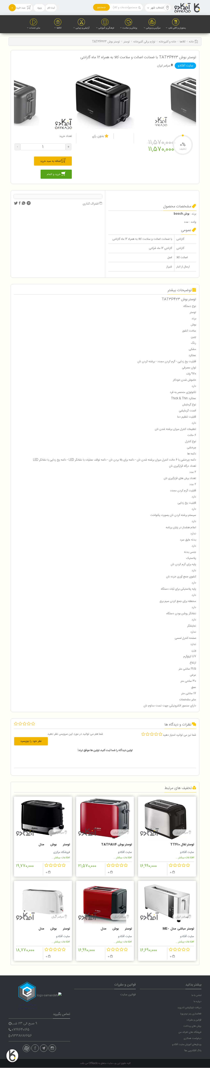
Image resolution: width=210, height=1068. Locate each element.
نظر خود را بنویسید (31, 741)
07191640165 (20, 1030)
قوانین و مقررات (193, 1020)
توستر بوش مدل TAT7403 (54, 845)
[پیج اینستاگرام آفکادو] (52, 1048)
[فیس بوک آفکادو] (35, 1048)
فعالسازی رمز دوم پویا (190, 1014)
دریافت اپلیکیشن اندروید (189, 1008)
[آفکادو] (187, 7)
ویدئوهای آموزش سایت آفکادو (186, 1044)
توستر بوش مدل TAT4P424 (116, 929)
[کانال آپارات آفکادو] (26, 1048)
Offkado (93, 1063)
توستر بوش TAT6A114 (116, 844)
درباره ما (197, 1001)
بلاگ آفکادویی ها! (192, 1051)
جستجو (101, 7)
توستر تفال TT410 (182, 844)
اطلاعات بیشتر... (185, 857)
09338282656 (21, 1036)
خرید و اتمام (54, 174)
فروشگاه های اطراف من (189, 1032)
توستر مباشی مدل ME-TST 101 (178, 929)
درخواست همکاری (192, 1038)
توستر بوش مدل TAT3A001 (54, 929)
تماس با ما (196, 995)
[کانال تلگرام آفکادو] (43, 1048)
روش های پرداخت (192, 1026)
